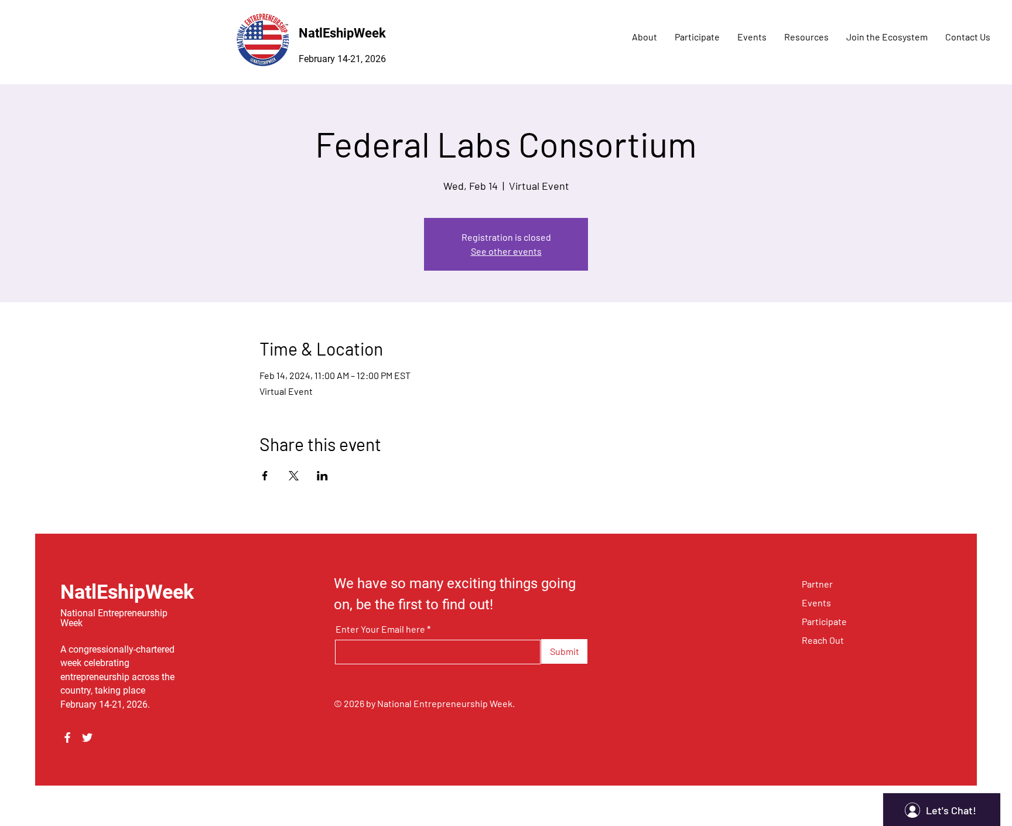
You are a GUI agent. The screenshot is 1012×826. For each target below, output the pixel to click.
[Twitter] (87, 738)
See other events (506, 251)
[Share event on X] (293, 475)
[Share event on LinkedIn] (322, 475)
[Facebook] (67, 738)
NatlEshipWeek (342, 33)
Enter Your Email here (380, 629)
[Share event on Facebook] (265, 475)
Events (816, 602)
